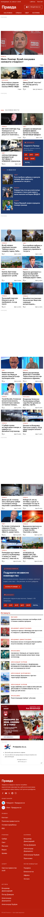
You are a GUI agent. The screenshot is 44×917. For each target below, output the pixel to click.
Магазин (5, 846)
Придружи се (35, 7)
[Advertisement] (22, 24)
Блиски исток (29, 871)
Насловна (8, 13)
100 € (32, 158)
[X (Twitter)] (9, 793)
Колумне (36, 13)
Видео (4, 850)
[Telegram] (12, 793)
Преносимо (28, 858)
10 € (31, 154)
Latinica (32, 1)
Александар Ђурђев (31, 855)
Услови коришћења (9, 825)
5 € (26, 154)
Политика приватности (10, 821)
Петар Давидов (30, 845)
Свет (27, 13)
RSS (3, 828)
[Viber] (16, 793)
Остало (26, 879)
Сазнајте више (11, 586)
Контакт (40, 1)
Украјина (27, 868)
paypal (27, 162)
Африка (26, 875)
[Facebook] (3, 793)
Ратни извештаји (31, 864)
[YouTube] (6, 793)
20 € (36, 154)
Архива (4, 853)
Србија (19, 13)
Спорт (4, 864)
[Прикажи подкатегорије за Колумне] (41, 13)
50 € (26, 158)
